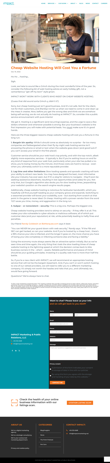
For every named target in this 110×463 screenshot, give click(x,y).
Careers (104, 3)
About (72, 3)
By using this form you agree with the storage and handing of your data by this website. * (72, 375)
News (88, 3)
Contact (95, 3)
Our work (62, 3)
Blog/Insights (45, 430)
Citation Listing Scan (80, 403)
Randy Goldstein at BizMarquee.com (40, 224)
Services (51, 3)
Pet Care (43, 444)
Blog (81, 3)
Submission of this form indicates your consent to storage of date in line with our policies (72, 369)
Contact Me (57, 382)
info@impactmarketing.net (23, 344)
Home (43, 3)
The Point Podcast (46, 440)
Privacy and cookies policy (20, 448)
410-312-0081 (17, 341)
